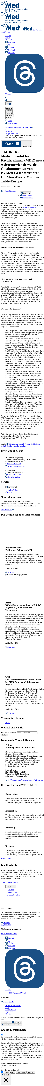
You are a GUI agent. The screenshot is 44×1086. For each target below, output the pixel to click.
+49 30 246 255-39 (14, 474)
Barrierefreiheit (10, 1010)
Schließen (6, 1022)
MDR (7, 723)
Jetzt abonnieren (6, 510)
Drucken (10, 492)
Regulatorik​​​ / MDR (13, 134)
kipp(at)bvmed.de (13, 477)
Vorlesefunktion (13, 490)
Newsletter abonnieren (9, 934)
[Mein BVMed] (6, 100)
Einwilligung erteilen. (9, 1070)
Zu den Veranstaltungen (9, 882)
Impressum (9, 1012)
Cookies (8, 1014)
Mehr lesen (11, 573)
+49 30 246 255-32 (14, 464)
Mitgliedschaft (6, 925)
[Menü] (8, 103)
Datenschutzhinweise (13, 1006)
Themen (9, 131)
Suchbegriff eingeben (8, 732)
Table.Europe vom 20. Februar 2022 (20, 445)
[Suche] (6, 98)
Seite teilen (11, 887)
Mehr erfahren (6, 858)
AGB (7, 1008)
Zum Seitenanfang (13, 895)
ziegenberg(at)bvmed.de (16, 466)
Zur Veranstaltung (25, 780)
